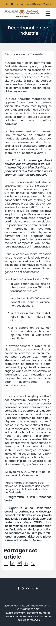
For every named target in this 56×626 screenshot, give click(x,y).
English (47, 4)
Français (38, 4)
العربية (30, 4)
